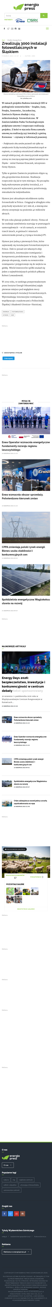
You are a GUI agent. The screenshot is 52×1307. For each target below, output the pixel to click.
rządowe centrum (26, 1180)
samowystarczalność (12, 1190)
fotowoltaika (17, 311)
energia (6, 311)
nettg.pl (4, 1236)
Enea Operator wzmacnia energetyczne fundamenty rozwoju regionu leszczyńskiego (26, 446)
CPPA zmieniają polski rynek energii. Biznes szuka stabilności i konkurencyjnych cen (23, 551)
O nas (6, 1165)
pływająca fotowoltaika (29, 1185)
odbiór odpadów (10, 1185)
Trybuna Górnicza (40, 1236)
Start (3, 40)
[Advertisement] (26, 337)
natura (6, 1180)
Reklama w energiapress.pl (15, 1252)
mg (14, 1180)
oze (12, 315)
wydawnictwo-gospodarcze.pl (20, 1236)
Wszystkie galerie (26, 909)
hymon (5, 315)
